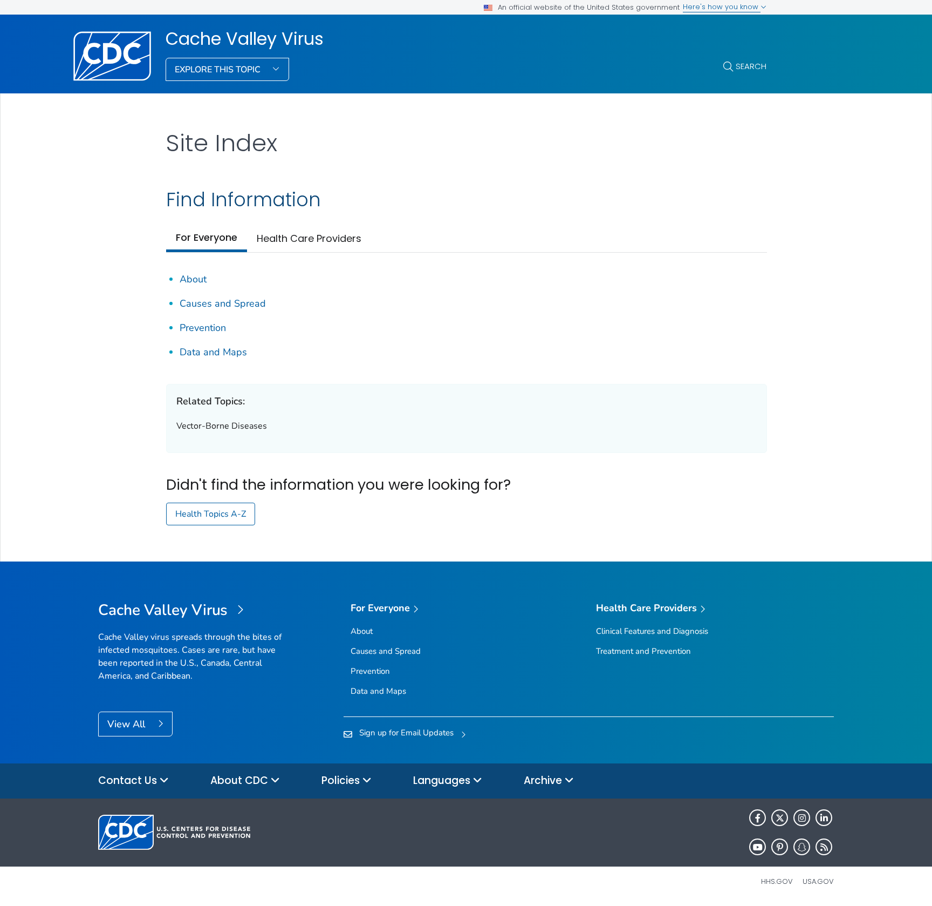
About (193, 279)
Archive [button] (544, 780)
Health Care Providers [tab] (309, 238)
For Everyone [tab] (206, 237)
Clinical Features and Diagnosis (652, 631)
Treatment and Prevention (643, 651)
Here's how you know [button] (721, 7)
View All (127, 724)
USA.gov (818, 881)
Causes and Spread (223, 303)
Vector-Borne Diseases (221, 426)
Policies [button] (341, 780)
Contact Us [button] (129, 780)
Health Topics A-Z (210, 514)
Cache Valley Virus (245, 39)
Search (751, 66)
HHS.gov (777, 881)
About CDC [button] (240, 780)
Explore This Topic (219, 70)
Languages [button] (443, 780)
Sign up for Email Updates (406, 732)
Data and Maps (213, 352)
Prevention (203, 327)
